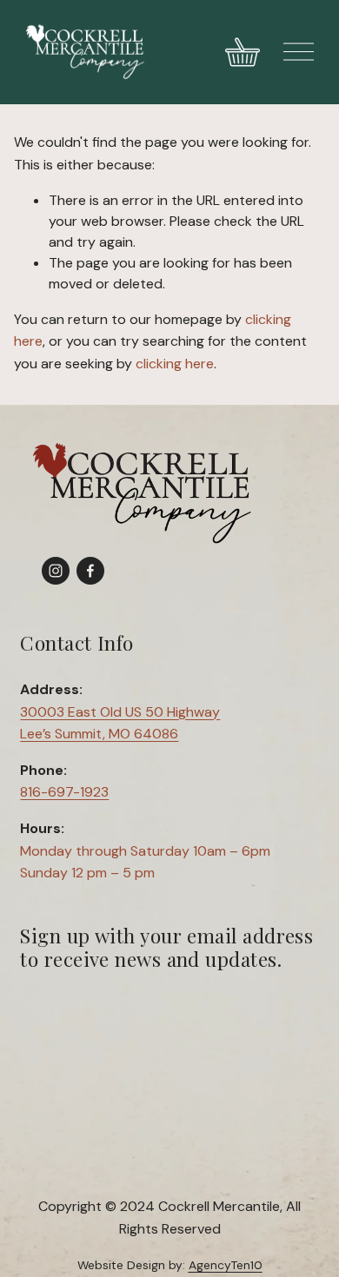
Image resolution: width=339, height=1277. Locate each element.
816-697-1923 (64, 792)
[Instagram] (56, 571)
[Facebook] (90, 571)
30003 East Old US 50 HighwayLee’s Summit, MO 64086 (120, 723)
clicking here (175, 363)
